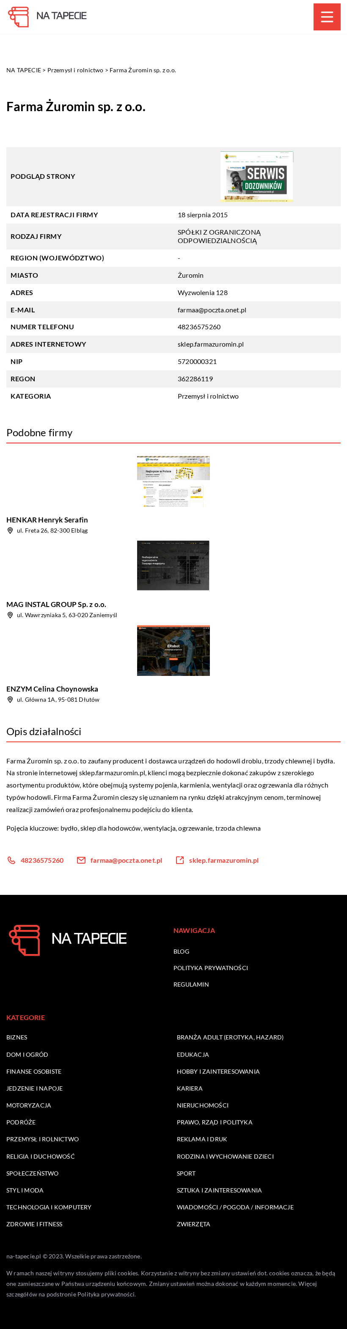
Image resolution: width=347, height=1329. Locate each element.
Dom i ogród (27, 1054)
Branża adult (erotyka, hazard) (230, 1037)
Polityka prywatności (211, 967)
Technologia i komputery (49, 1207)
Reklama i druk (202, 1139)
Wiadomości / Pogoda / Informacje (235, 1207)
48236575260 (199, 327)
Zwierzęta (194, 1224)
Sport (186, 1173)
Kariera (190, 1088)
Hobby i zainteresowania (218, 1071)
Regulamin (191, 984)
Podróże (21, 1122)
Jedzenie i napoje (34, 1088)
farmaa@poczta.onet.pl (212, 310)
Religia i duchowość (40, 1156)
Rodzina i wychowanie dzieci (225, 1156)
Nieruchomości (203, 1105)
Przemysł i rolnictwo (208, 396)
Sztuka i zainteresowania (219, 1190)
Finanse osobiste (33, 1071)
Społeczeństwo (32, 1173)
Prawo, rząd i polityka (215, 1122)
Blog (181, 951)
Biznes (16, 1037)
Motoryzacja (28, 1105)
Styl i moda (25, 1190)
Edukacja (193, 1054)
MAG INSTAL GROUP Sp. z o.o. (56, 604)
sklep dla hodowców (110, 828)
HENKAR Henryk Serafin (47, 519)
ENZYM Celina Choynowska (52, 688)
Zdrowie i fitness (34, 1224)
